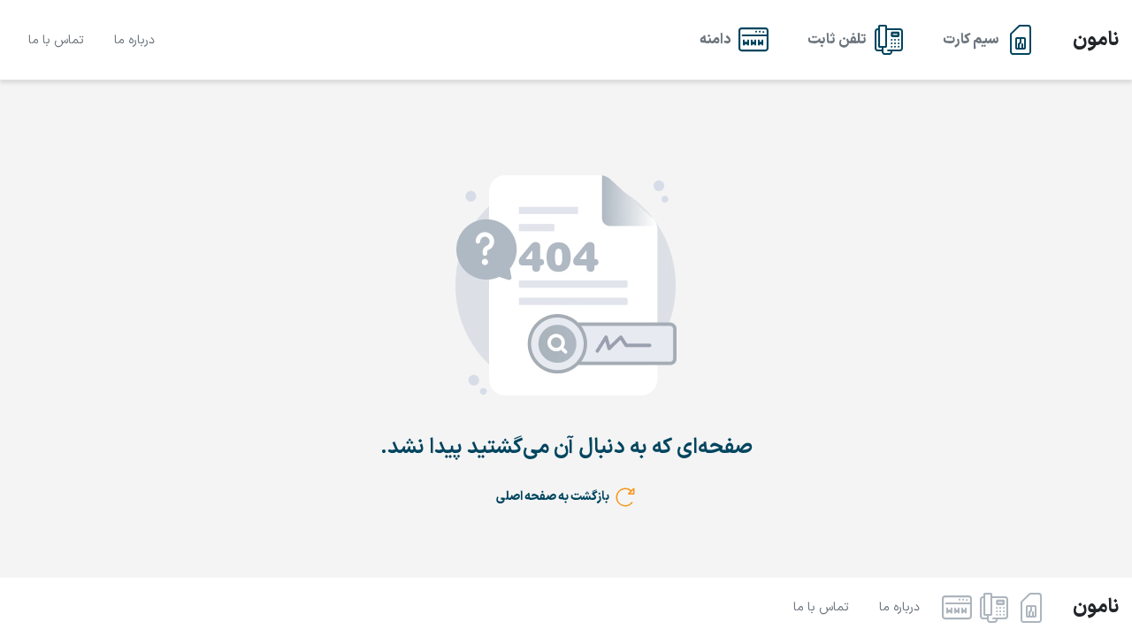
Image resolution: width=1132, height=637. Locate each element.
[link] (989, 40)
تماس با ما (56, 40)
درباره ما (134, 40)
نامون (1096, 40)
